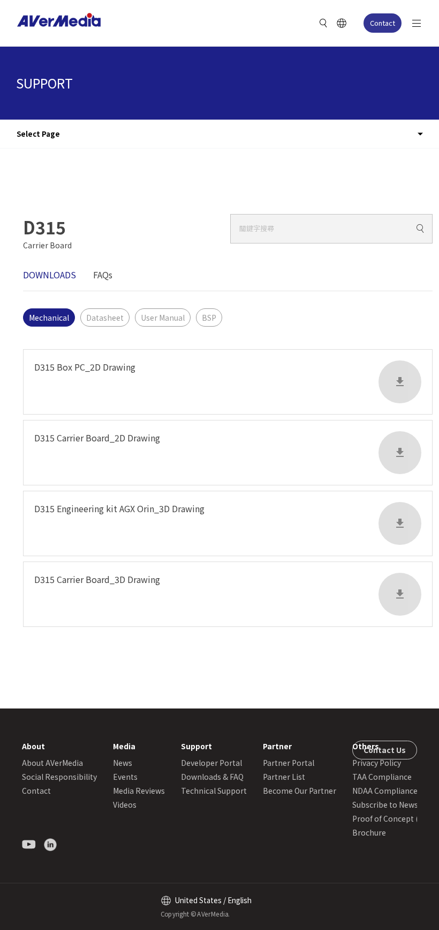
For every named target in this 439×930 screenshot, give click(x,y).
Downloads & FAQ (212, 776)
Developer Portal (211, 762)
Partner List (284, 776)
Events (125, 776)
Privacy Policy (376, 762)
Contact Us (385, 749)
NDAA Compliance (385, 790)
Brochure (369, 832)
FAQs (102, 274)
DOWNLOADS (49, 274)
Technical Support (214, 790)
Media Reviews (139, 790)
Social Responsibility (59, 776)
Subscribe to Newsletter (395, 804)
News (122, 762)
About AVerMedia (52, 762)
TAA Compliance (382, 776)
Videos (125, 804)
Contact (382, 23)
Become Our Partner (299, 790)
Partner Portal (288, 762)
